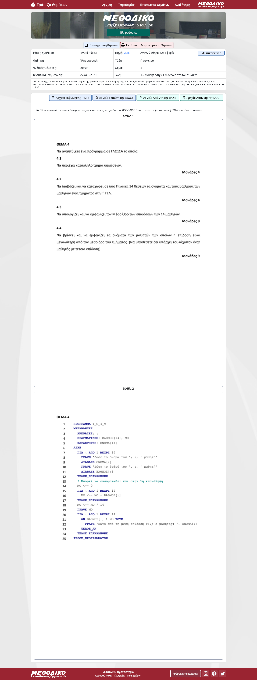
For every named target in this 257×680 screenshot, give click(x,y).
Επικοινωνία (213, 53)
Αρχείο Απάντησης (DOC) (203, 98)
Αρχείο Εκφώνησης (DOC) (116, 98)
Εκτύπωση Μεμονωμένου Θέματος (149, 45)
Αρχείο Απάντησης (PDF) (159, 98)
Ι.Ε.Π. (126, 53)
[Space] (48, 675)
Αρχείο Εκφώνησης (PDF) (72, 98)
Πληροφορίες (128, 32)
